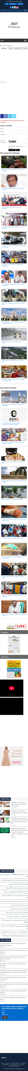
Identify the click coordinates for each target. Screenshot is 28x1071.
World (5, 45)
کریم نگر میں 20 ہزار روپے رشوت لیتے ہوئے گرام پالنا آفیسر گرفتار (17, 917)
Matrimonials (13, 3)
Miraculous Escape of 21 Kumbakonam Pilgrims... (13, 538)
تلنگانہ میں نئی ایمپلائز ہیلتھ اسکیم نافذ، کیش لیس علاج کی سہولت (18, 884)
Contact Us (21, 1064)
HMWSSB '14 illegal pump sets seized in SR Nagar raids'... (13, 304)
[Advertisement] (13, 16)
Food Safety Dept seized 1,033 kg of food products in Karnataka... (14, 596)
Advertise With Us (15, 1063)
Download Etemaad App (14, 1066)
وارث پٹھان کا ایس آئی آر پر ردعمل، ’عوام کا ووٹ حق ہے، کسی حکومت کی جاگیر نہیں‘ (14, 932)
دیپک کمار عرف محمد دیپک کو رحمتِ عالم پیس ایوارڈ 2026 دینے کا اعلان (16, 888)
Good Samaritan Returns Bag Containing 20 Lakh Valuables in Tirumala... (13, 443)
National (11, 48)
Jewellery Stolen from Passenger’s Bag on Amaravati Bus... (13, 462)
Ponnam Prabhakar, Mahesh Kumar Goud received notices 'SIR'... (13, 285)
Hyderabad (9, 45)
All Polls (23, 1063)
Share (5, 116)
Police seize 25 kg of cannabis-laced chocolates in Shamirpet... (13, 170)
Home (1, 45)
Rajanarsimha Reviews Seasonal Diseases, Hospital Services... (13, 189)
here (23, 146)
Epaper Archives (5, 1064)
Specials (25, 48)
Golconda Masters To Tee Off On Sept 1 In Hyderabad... (11, 208)
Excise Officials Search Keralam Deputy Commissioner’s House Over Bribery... (11, 424)
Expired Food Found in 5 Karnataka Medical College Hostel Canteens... (13, 557)
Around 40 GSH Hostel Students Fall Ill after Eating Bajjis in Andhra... (13, 520)
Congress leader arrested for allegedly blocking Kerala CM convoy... (14, 615)
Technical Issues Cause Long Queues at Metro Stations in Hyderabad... (14, 246)
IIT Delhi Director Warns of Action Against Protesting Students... (14, 481)
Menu (2, 40)
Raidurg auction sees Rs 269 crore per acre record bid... (13, 361)
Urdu (7, 3)
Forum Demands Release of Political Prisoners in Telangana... (13, 227)
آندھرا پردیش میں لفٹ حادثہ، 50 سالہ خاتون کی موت (19, 905)
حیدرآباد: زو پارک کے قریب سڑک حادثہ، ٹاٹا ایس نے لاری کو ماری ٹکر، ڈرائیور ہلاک (14, 901)
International (18, 48)
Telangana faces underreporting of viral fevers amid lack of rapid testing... (13, 380)
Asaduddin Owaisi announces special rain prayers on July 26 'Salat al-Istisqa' (18, 804)
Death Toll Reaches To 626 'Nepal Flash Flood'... (13, 499)
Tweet (13, 116)
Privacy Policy (14, 1064)
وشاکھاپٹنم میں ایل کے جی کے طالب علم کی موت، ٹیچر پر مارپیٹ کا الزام (17, 913)
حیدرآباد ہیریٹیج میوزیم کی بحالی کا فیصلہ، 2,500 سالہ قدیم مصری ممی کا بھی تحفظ (15, 936)
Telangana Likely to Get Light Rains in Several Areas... (12, 342)
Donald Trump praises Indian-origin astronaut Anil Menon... (13, 577)
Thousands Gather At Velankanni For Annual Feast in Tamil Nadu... (13, 405)
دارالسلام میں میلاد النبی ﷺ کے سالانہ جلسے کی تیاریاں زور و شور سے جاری (16, 892)
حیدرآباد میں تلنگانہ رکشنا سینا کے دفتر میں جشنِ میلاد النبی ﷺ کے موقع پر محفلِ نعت (14, 880)
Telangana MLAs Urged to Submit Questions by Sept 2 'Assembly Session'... (14, 322)
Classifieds (20, 3)
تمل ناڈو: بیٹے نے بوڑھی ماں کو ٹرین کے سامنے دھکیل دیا (19, 909)
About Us (8, 1063)
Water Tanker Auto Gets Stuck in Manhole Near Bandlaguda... (12, 265)
